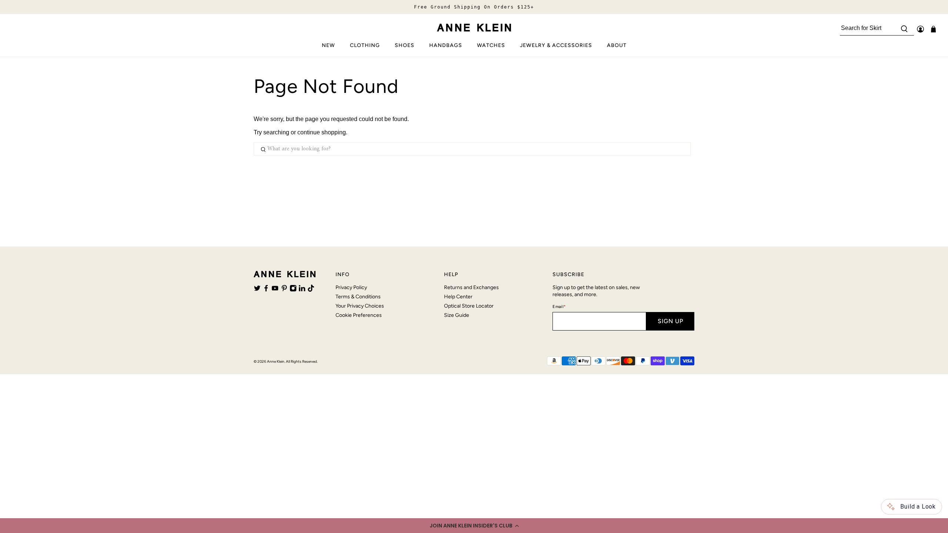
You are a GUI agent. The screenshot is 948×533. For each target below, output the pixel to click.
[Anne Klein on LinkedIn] (302, 290)
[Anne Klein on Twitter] (257, 290)
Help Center (458, 297)
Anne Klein (275, 361)
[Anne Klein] (474, 27)
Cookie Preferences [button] (359, 315)
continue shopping (321, 132)
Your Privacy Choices (360, 306)
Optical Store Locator (469, 306)
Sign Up (670, 321)
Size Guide (456, 315)
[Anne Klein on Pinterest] (284, 290)
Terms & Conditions (358, 297)
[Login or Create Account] (920, 29)
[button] (474, 525)
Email (559, 306)
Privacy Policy (351, 287)
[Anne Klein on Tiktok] (310, 290)
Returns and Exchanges (471, 287)
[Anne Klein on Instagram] (293, 290)
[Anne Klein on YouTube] (274, 290)
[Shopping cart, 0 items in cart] (933, 29)
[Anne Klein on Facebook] (266, 290)
